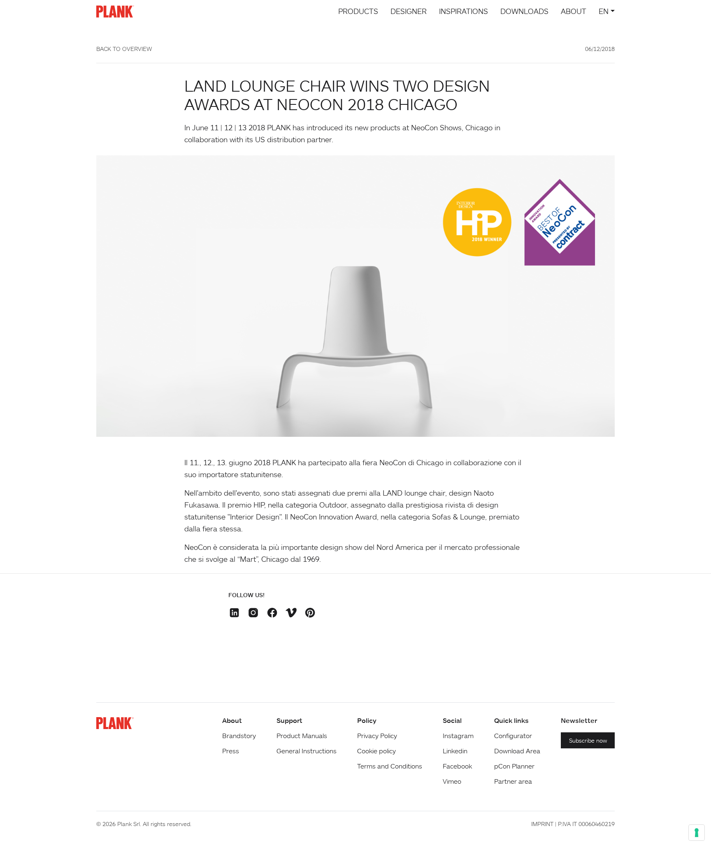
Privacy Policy (377, 736)
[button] (235, 614)
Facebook (457, 766)
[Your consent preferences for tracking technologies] (696, 832)
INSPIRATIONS (463, 11)
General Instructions (306, 751)
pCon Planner (514, 766)
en (604, 11)
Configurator (513, 736)
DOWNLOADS (524, 11)
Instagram (458, 736)
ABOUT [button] (573, 11)
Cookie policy (376, 751)
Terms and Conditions (389, 766)
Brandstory (239, 736)
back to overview (124, 48)
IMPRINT (542, 823)
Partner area (513, 781)
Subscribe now (588, 740)
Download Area (517, 751)
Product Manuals (301, 736)
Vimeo (452, 781)
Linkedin (455, 751)
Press (230, 751)
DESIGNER (408, 11)
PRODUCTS (358, 11)
